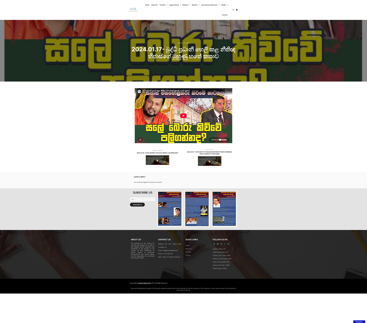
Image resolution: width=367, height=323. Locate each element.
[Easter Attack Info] (133, 10)
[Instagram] (224, 243)
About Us (188, 249)
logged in (146, 182)
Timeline (188, 252)
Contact (187, 255)
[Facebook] (214, 243)
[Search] (233, 10)
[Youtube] (217, 243)
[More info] (236, 10)
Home (187, 245)
